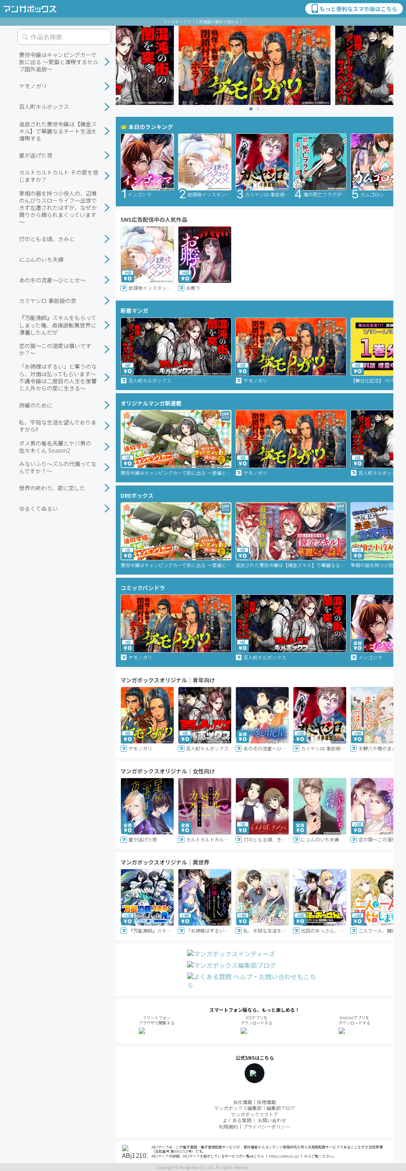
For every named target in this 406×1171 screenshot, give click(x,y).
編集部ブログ (280, 1107)
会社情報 (242, 1102)
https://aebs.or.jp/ (284, 1156)
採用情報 (266, 1102)
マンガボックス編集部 (238, 1107)
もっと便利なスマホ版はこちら (358, 9)
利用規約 (228, 1126)
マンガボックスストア (254, 1114)
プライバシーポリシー (266, 1126)
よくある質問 (237, 1120)
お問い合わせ (272, 1120)
